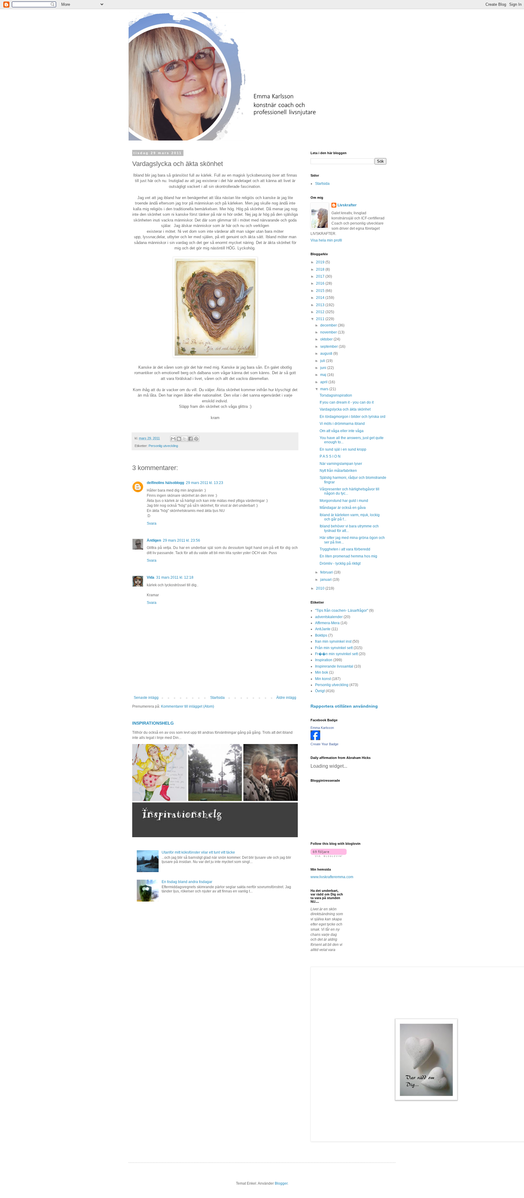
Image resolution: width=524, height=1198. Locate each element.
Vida (150, 577)
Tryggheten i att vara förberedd (345, 549)
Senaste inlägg (146, 697)
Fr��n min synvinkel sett (336, 654)
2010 (320, 588)
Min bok (321, 672)
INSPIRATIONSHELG (153, 723)
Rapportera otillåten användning (344, 706)
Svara (151, 523)
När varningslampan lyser (341, 464)
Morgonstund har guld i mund (344, 501)
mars (324, 389)
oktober (327, 339)
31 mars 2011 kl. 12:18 (174, 577)
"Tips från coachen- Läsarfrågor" (341, 610)
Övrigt (320, 691)
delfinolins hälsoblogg (165, 483)
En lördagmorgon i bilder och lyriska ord (352, 417)
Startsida (217, 697)
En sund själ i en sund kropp (343, 449)
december (329, 325)
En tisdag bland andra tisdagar (187, 882)
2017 (320, 276)
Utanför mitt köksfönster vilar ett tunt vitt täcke (198, 852)
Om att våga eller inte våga (342, 431)
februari (327, 572)
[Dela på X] (185, 439)
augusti (326, 353)
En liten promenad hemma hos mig (348, 556)
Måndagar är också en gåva (343, 508)
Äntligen (154, 540)
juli (323, 361)
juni (323, 368)
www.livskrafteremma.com (332, 877)
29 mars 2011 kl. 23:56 (181, 540)
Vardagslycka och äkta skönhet (345, 409)
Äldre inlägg (286, 697)
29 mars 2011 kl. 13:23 (204, 483)
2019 (320, 262)
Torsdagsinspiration (336, 395)
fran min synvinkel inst (333, 641)
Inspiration (323, 660)
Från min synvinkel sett (334, 648)
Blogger (281, 1183)
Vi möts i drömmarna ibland (342, 423)
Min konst (323, 679)
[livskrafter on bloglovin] (329, 856)
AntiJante (323, 629)
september (329, 346)
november (329, 332)
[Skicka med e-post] (173, 439)
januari (326, 579)
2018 (320, 269)
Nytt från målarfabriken (338, 471)
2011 (320, 319)
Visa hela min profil (326, 240)
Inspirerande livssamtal (334, 666)
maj (323, 375)
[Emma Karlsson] (315, 739)
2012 (320, 312)
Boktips (321, 635)
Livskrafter (347, 205)
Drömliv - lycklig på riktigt (340, 563)
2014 (320, 298)
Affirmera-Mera (327, 623)
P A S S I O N (330, 456)
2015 (320, 291)
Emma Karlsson (322, 727)
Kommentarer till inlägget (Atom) (187, 706)
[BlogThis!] (179, 439)
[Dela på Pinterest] (196, 439)
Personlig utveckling (163, 446)
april (324, 382)
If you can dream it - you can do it (347, 402)
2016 (320, 283)
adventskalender (329, 617)
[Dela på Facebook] (190, 439)
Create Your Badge (324, 744)
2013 (320, 305)
